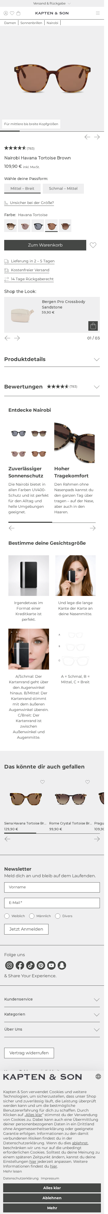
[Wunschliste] (12, 13)
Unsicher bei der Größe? (32, 202)
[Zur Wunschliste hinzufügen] (93, 245)
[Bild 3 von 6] (43, 131)
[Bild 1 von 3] (20, 833)
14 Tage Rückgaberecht (32, 279)
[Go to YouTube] (51, 965)
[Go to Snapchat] (62, 965)
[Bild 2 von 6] (26, 131)
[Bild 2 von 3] (52, 833)
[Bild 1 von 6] (8, 131)
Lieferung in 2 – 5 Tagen (33, 261)
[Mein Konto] (5, 13)
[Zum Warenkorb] (93, 326)
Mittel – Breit (22, 188)
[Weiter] (97, 137)
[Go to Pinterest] (41, 965)
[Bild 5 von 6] (78, 131)
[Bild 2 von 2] (74, 522)
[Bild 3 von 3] (84, 833)
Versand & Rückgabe (49, 3)
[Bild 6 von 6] (95, 131)
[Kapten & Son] (51, 13)
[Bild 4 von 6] (60, 131)
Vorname (17, 887)
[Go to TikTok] (30, 965)
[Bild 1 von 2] (30, 522)
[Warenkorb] (18, 13)
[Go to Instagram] (9, 965)
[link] (25, 804)
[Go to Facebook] (20, 965)
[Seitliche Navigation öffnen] (98, 13)
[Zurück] (87, 137)
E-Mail (14, 902)
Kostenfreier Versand (30, 270)
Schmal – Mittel (63, 188)
